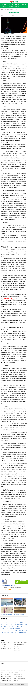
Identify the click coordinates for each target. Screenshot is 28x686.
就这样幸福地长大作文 (5, 642)
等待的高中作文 (17, 648)
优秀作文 (17, 6)
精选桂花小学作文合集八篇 (6, 678)
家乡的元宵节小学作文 (18, 646)
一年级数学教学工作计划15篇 (6, 680)
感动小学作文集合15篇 (6, 624)
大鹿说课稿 (17, 628)
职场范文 (10, 4)
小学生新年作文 (18, 626)
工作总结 (16, 9)
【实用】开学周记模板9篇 (18, 668)
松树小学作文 (3, 659)
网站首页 (4, 4)
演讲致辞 (4, 6)
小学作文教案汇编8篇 (5, 650)
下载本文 (16, 15)
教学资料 (10, 6)
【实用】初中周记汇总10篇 (7, 628)
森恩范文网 (12, 684)
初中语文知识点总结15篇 (20, 632)
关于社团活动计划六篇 (18, 676)
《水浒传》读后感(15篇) (20, 622)
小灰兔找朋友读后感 (17, 672)
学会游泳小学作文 (4, 644)
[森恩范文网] (14, 1)
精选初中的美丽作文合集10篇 (6, 674)
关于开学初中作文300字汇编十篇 (7, 672)
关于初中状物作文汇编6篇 (5, 668)
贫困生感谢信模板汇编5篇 (7, 632)
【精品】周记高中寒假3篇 (18, 659)
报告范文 (17, 4)
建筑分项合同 (16, 680)
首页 (8, 9)
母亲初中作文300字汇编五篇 (19, 644)
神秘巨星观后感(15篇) (18, 674)
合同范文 (24, 4)
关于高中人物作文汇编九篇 (6, 676)
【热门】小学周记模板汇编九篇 (19, 678)
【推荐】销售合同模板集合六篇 (19, 670)
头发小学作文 (3, 646)
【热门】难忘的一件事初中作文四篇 (7, 652)
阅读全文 (12, 15)
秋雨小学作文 (16, 652)
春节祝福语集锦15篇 (6, 622)
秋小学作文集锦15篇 (6, 630)
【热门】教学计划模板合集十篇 (6, 670)
